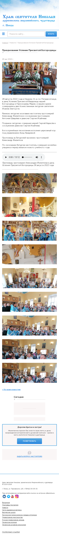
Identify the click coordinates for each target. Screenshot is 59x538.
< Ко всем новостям (11, 389)
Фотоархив (6, 503)
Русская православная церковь (13, 520)
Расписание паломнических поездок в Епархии (19, 515)
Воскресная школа (8, 512)
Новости (5, 508)
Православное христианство (12, 517)
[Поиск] (26, 34)
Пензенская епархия (9, 522)
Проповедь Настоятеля (10, 505)
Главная (5, 43)
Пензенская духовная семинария (14, 525)
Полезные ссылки (11, 532)
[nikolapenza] (8, 498)
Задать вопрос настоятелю (29, 456)
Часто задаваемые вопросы (12, 510)
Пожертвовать (29, 441)
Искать (51, 34)
